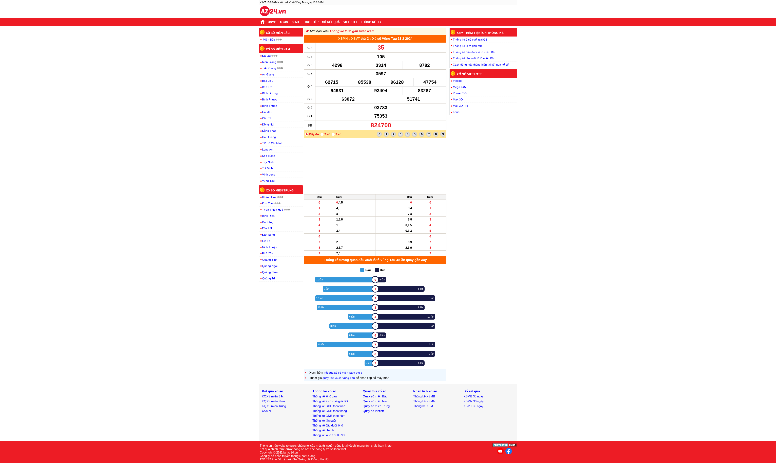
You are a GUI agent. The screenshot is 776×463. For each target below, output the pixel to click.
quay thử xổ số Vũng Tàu (339, 377)
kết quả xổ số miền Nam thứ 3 (343, 372)
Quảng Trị (268, 278)
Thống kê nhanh (323, 430)
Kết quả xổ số (272, 391)
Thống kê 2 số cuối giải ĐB (470, 39)
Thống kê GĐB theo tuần (328, 406)
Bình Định (268, 215)
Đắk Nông (268, 234)
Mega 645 (459, 87)
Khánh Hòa (269, 197)
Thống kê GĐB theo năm (328, 415)
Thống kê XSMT (424, 406)
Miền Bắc (269, 39)
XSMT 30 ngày (473, 406)
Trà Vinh (267, 168)
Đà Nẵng (267, 222)
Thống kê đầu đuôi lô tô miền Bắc (474, 52)
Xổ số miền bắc (278, 32)
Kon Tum (268, 203)
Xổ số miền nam (278, 49)
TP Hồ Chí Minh (272, 143)
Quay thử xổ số (374, 391)
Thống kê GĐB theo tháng (329, 411)
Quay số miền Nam (376, 401)
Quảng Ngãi (269, 266)
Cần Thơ (267, 118)
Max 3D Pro (460, 105)
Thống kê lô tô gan (324, 396)
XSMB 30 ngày (474, 396)
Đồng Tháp (269, 130)
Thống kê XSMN (424, 401)
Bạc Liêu (267, 80)
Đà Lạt (266, 55)
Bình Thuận (269, 105)
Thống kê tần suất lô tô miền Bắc (474, 58)
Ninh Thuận (269, 247)
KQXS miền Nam (273, 401)
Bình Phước (269, 99)
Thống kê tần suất (324, 420)
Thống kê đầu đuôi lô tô (327, 425)
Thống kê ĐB (371, 22)
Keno (456, 112)
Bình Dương (270, 93)
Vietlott (350, 22)
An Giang (268, 74)
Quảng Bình (269, 259)
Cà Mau (267, 112)
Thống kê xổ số (324, 391)
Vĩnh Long (268, 174)
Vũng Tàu (268, 180)
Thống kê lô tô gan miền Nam (351, 31)
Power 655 (460, 93)
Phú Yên (267, 253)
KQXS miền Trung (274, 406)
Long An (267, 149)
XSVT (355, 38)
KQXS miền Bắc (273, 396)
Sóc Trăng (268, 155)
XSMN (284, 22)
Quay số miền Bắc (375, 396)
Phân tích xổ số (425, 391)
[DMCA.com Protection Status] (504, 446)
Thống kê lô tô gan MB (467, 45)
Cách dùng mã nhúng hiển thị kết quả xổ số (481, 64)
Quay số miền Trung (376, 406)
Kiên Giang (269, 62)
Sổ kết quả (331, 22)
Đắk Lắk (267, 228)
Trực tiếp (310, 22)
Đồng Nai (268, 124)
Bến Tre (267, 87)
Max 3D (458, 99)
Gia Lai (266, 240)
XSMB (272, 22)
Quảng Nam (270, 272)
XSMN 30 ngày (474, 401)
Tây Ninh (268, 162)
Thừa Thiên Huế (272, 209)
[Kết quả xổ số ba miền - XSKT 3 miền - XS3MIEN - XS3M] (273, 11)
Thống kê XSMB (424, 396)
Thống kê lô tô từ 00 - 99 (328, 435)
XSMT (295, 22)
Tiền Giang (269, 68)
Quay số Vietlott (373, 411)
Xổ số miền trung (280, 190)
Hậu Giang (269, 137)
